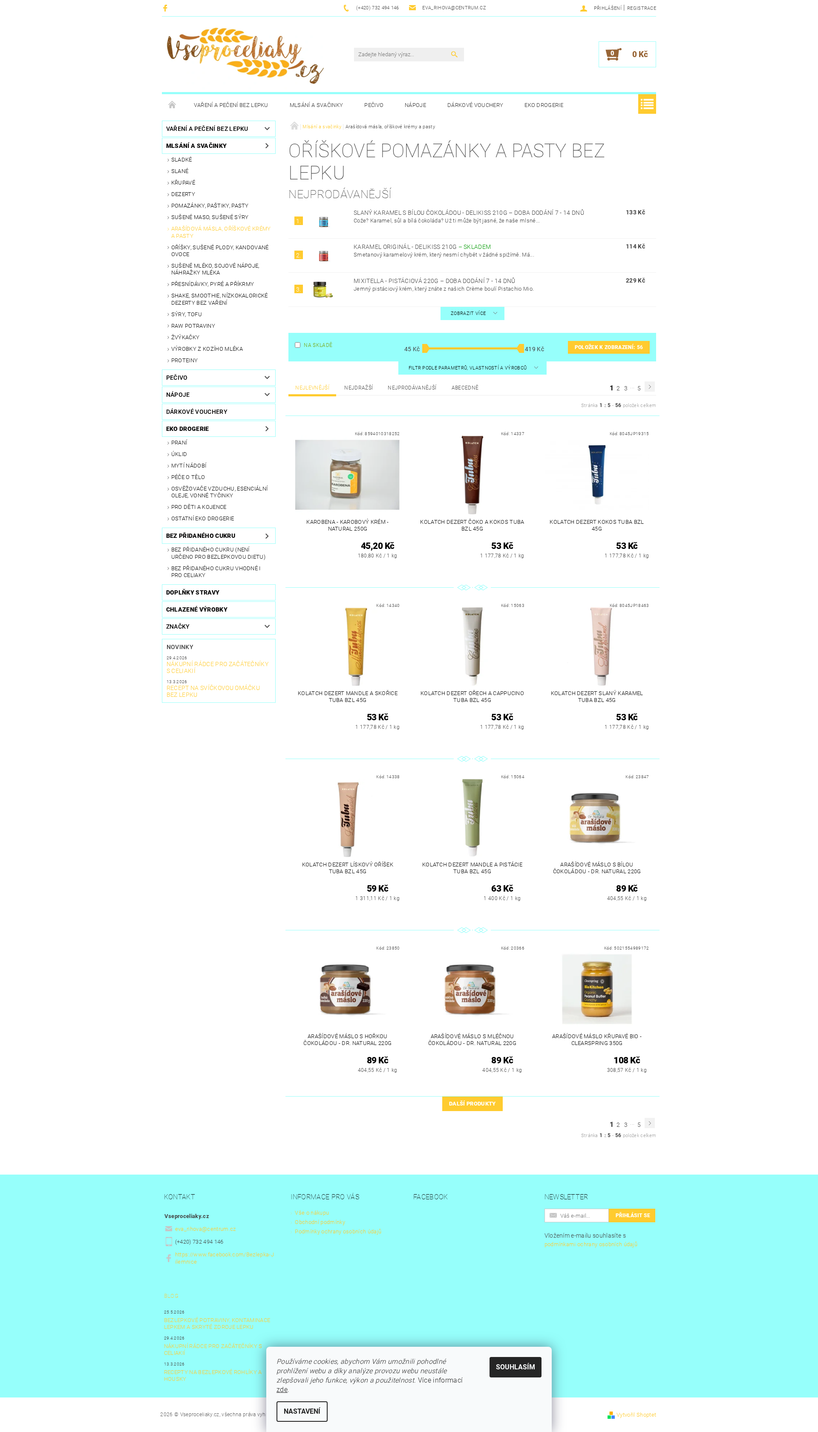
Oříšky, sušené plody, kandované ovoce (220, 250)
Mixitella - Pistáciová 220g (435, 280)
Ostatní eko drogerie (202, 518)
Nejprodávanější (412, 388)
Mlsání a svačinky (316, 105)
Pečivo (373, 105)
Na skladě (318, 345)
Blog (171, 1296)
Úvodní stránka (172, 105)
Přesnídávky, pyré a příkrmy (212, 284)
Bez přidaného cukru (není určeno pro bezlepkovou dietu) (218, 553)
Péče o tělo (188, 477)
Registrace (641, 8)
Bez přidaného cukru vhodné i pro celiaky (216, 571)
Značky (178, 626)
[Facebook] (166, 8)
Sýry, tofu (186, 314)
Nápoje (415, 105)
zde (282, 1390)
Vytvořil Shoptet (636, 1415)
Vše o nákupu (312, 1213)
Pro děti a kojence (199, 507)
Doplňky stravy (192, 592)
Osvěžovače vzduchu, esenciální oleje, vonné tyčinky (219, 492)
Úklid (179, 454)
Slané (180, 171)
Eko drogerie (543, 105)
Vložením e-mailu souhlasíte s (591, 1239)
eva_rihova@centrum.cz (205, 1229)
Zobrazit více (468, 313)
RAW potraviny (193, 326)
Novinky (180, 647)
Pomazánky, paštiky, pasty (210, 205)
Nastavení (302, 1411)
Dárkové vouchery (475, 105)
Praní (179, 442)
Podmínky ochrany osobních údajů (338, 1231)
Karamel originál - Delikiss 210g (422, 246)
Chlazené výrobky (197, 609)
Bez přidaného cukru (200, 535)
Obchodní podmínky (320, 1222)
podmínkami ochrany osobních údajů (591, 1244)
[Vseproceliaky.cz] (245, 59)
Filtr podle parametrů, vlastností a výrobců (468, 368)
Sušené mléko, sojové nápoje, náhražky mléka (215, 269)
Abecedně (465, 388)
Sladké (181, 159)
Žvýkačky (185, 337)
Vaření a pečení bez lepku (231, 105)
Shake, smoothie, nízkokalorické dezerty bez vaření (219, 299)
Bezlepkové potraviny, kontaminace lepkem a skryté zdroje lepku (217, 1323)
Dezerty (183, 194)
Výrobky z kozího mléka (207, 349)
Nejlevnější (312, 388)
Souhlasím (515, 1367)
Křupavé (183, 182)
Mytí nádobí (189, 465)
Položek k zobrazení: (609, 347)
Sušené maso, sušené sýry (210, 217)
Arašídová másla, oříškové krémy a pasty (221, 232)
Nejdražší (358, 388)
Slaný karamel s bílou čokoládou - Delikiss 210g (469, 212)
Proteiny (184, 360)
